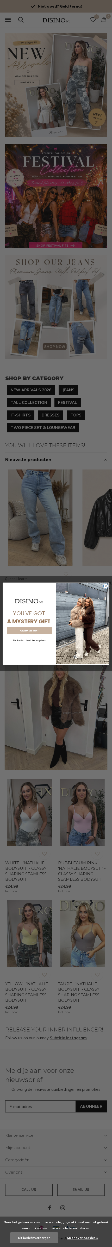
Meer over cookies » (82, 1238)
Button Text (29, 648)
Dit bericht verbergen (34, 1238)
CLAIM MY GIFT (29, 630)
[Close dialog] (105, 585)
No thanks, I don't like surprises (29, 640)
